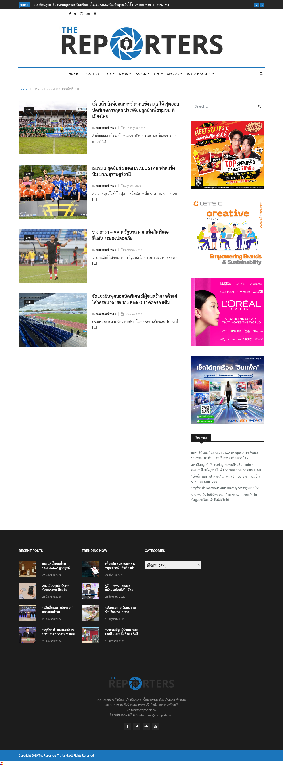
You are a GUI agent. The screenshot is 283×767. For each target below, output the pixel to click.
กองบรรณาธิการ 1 (106, 127)
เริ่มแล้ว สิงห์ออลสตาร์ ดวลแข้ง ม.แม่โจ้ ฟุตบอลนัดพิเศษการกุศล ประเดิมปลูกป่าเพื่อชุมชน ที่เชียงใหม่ (135, 110)
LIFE (157, 73)
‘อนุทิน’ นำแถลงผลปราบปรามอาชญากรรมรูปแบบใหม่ (225, 488)
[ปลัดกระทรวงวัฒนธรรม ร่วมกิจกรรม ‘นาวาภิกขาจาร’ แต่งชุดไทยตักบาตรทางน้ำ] (92, 613)
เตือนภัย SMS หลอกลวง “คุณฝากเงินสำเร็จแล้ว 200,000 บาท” (120, 567)
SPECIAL (173, 73)
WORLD (140, 73)
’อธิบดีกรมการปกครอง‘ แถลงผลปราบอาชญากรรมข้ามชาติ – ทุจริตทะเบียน (226, 478)
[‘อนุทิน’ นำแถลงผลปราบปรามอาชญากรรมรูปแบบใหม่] (29, 635)
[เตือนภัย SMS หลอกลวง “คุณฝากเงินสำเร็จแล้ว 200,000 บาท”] (92, 569)
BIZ (109, 73)
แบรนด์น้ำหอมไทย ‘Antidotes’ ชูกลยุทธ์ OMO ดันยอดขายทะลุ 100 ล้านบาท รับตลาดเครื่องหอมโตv (224, 455)
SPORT (29, 109)
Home (73, 73)
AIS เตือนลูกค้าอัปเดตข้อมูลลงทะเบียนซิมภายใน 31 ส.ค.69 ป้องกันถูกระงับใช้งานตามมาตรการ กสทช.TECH (102, 4)
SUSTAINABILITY (198, 73)
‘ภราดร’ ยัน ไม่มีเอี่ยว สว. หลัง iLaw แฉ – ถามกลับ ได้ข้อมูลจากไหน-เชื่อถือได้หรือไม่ (224, 497)
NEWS (123, 73)
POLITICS (92, 73)
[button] (256, 5)
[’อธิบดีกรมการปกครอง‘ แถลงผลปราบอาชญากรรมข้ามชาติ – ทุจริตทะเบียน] (29, 613)
